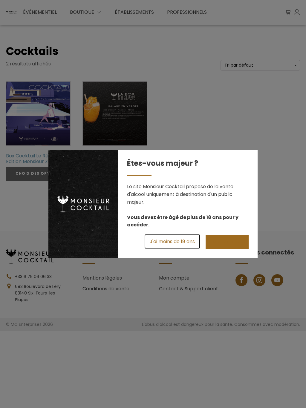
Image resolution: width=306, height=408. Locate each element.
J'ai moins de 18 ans (172, 241)
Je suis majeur (227, 241)
